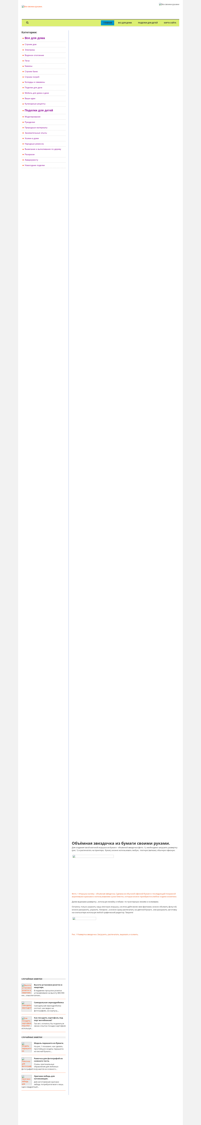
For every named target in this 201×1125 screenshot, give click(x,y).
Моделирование (32, 116)
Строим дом (30, 44)
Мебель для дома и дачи (37, 93)
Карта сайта (170, 23)
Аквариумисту (31, 160)
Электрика (30, 50)
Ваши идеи (30, 98)
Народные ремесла (34, 144)
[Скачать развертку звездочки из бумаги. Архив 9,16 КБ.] (84, 919)
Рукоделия (30, 122)
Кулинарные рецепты (35, 104)
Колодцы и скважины (35, 82)
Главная (107, 23)
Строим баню (31, 71)
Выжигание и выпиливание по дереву (43, 149)
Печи (27, 61)
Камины (28, 66)
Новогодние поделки (35, 165)
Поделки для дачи (33, 87)
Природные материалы (36, 127)
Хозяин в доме (32, 138)
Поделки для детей (148, 23)
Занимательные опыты (36, 133)
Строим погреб (32, 77)
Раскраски (30, 154)
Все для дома (125, 23)
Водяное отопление (34, 55)
